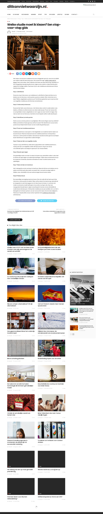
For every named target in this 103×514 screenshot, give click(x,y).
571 (34, 361)
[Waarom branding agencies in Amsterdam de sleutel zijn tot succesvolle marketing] (21, 430)
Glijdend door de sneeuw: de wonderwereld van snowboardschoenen (51, 332)
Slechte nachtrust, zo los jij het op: (49, 470)
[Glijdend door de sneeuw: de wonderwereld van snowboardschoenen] (51, 320)
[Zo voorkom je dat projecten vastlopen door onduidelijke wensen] (21, 266)
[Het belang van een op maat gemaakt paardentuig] (21, 459)
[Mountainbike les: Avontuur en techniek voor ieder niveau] (51, 373)
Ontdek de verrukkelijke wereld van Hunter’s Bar (18, 414)
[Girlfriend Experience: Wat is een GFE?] (51, 486)
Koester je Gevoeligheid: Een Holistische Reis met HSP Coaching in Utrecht (20, 212)
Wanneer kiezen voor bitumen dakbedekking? (17, 498)
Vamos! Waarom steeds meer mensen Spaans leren (51, 305)
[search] (94, 14)
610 (64, 388)
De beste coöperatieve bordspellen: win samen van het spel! (51, 277)
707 (34, 335)
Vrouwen (56, 1)
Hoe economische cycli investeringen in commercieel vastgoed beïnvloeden (86, 319)
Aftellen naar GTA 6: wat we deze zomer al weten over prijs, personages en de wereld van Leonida (20, 249)
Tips (51, 1)
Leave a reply (14, 219)
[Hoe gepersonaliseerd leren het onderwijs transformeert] (21, 320)
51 (92, 303)
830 (64, 472)
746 (64, 308)
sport (47, 1)
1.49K (33, 501)
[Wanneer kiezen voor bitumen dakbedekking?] (21, 486)
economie (28, 1)
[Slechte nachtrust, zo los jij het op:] (51, 459)
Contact (72, 1)
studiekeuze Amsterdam (48, 192)
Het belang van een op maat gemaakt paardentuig (20, 470)
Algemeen (74, 296)
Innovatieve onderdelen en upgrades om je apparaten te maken (54, 212)
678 (34, 308)
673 (34, 417)
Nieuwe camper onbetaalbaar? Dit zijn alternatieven (20, 305)
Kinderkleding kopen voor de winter (49, 358)
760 (64, 417)
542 (64, 361)
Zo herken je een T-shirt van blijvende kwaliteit (80, 300)
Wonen (66, 1)
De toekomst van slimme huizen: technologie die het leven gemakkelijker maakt (20, 386)
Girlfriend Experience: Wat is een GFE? (50, 497)
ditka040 (10, 253)
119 (34, 281)
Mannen (42, 1)
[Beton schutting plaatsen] (21, 348)
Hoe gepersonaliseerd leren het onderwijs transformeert (21, 332)
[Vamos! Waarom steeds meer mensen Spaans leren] (51, 293)
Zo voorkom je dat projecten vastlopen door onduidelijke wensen (20, 277)
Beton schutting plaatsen (15, 358)
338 (64, 281)
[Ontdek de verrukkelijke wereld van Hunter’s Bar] (21, 402)
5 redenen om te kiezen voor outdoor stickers (50, 441)
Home (23, 1)
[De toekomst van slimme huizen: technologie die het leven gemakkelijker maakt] (21, 373)
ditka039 (13, 31)
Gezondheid (36, 1)
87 (34, 253)
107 (64, 251)
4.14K (64, 499)
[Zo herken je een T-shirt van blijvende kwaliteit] (82, 290)
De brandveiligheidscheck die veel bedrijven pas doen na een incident (49, 248)
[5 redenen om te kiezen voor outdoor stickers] (51, 430)
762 (34, 390)
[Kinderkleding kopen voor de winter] (51, 348)
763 (64, 444)
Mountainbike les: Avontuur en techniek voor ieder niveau (51, 385)
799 (34, 446)
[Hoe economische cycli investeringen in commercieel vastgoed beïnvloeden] (74, 319)
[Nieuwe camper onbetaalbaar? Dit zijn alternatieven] (21, 293)
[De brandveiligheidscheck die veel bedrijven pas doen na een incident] (51, 237)
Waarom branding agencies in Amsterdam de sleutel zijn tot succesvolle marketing (17, 442)
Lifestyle (61, 1)
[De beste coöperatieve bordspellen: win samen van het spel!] (51, 266)
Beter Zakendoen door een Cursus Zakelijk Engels (49, 414)
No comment (29, 31)
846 (64, 335)
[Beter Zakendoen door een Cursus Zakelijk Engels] (51, 402)
